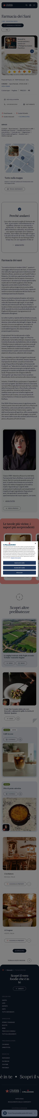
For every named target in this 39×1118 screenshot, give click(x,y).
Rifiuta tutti (19, 572)
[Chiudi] (35, 543)
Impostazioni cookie (19, 562)
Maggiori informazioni (16, 557)
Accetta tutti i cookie (19, 567)
